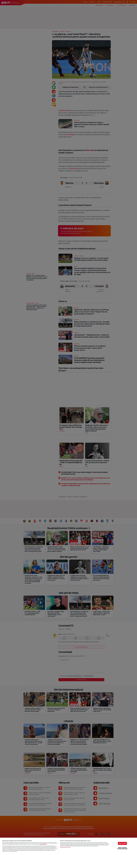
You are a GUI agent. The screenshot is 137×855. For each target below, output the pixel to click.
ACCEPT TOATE (122, 843)
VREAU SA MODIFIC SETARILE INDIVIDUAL (122, 848)
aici (42, 848)
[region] (68, 846)
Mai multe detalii (43, 844)
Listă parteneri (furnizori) (65, 847)
